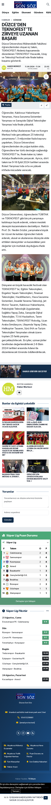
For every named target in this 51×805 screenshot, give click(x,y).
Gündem (38, 12)
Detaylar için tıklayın (25, 601)
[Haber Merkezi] (8, 389)
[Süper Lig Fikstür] (47, 611)
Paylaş (7, 105)
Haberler (6, 20)
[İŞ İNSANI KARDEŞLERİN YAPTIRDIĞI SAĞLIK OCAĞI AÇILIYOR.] (13, 414)
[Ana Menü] (3, 5)
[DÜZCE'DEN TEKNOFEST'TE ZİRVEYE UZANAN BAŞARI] (25, 87)
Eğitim (15, 12)
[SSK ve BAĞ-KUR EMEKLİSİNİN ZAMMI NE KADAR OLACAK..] (38, 414)
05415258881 (27, 718)
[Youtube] (28, 733)
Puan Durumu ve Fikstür (35, 755)
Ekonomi (26, 12)
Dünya (5, 12)
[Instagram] (23, 733)
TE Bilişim (32, 779)
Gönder (8, 520)
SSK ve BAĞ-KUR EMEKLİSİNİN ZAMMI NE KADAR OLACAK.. (37, 424)
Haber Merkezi (24, 387)
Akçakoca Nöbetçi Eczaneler (13, 747)
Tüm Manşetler (13, 762)
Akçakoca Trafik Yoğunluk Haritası (12, 755)
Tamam (15, 791)
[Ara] (48, 4)
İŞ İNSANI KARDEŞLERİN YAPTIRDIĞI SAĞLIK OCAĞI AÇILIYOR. (12, 424)
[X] (18, 733)
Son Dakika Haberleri (38, 762)
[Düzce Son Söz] (25, 4)
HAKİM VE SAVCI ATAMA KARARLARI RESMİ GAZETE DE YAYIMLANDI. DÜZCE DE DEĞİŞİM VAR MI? (13, 450)
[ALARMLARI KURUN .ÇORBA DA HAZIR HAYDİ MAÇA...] (38, 438)
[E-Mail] (19, 392)
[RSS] (32, 733)
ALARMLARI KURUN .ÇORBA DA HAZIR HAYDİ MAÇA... (37, 448)
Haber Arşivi (12, 767)
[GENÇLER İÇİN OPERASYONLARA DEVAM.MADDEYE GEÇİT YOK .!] (38, 466)
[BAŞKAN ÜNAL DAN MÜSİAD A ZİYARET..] (13, 466)
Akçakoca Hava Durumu (35, 747)
